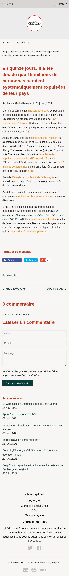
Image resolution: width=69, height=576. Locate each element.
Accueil (5, 42)
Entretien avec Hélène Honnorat (20, 440)
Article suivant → (57, 289)
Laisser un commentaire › (16, 314)
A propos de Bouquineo (34, 505)
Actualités (20, 42)
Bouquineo (20, 562)
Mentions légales (34, 515)
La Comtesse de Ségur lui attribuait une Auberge (30, 403)
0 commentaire (10, 275)
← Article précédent (13, 289)
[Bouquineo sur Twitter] (30, 549)
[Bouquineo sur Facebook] (38, 549)
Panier (62, 4)
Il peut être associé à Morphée (19, 414)
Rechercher (34, 501)
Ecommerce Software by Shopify (43, 562)
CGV (34, 510)
